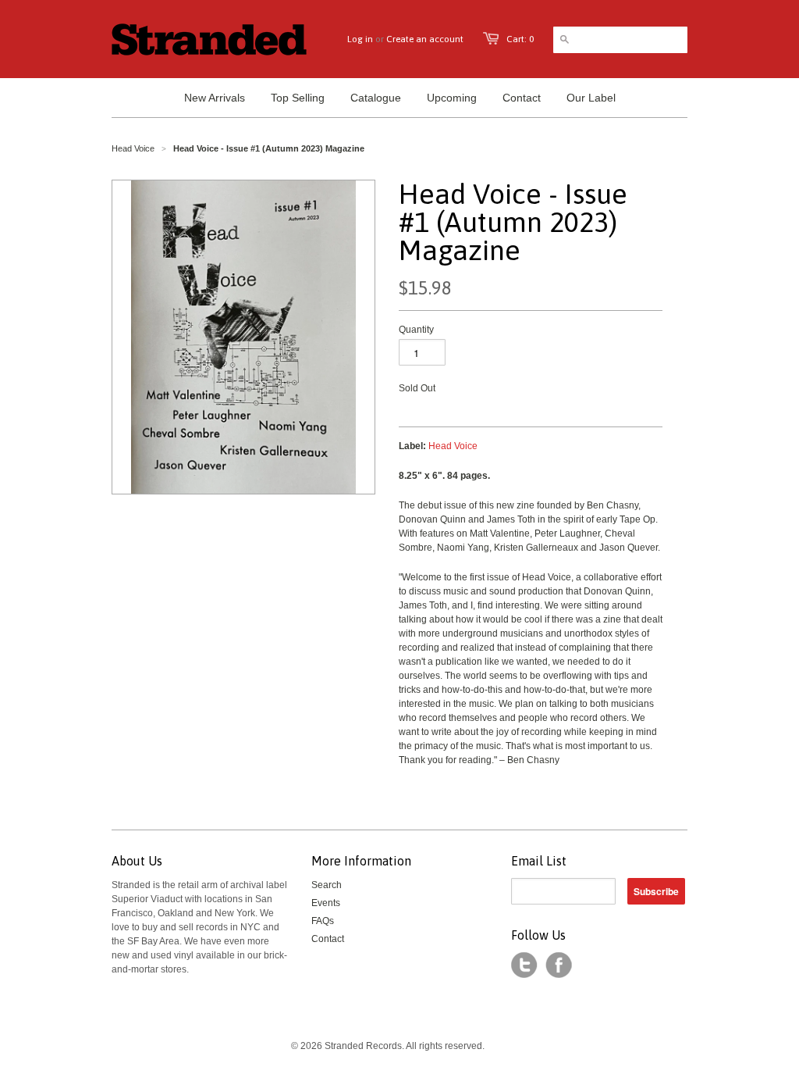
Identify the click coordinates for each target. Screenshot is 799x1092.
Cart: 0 (520, 39)
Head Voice (133, 148)
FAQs (322, 920)
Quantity (416, 329)
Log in (360, 39)
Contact (327, 938)
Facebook (558, 965)
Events (325, 903)
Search (326, 885)
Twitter (524, 965)
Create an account (424, 39)
